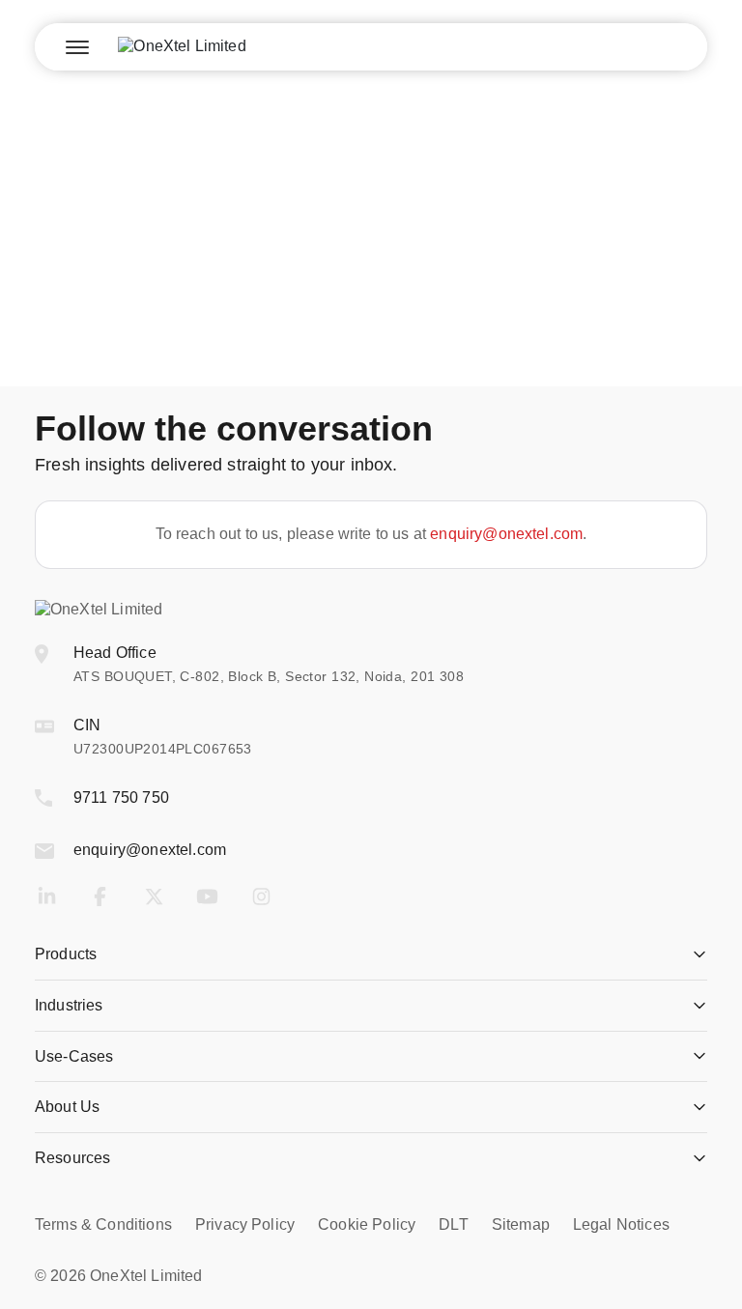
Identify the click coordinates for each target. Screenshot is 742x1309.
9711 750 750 (121, 797)
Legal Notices (621, 1224)
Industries (69, 1005)
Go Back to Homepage (371, 307)
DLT (453, 1224)
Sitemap (521, 1224)
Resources (72, 1158)
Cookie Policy (366, 1224)
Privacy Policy (245, 1224)
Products (66, 954)
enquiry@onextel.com (506, 534)
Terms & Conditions (103, 1224)
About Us (67, 1106)
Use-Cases (74, 1056)
